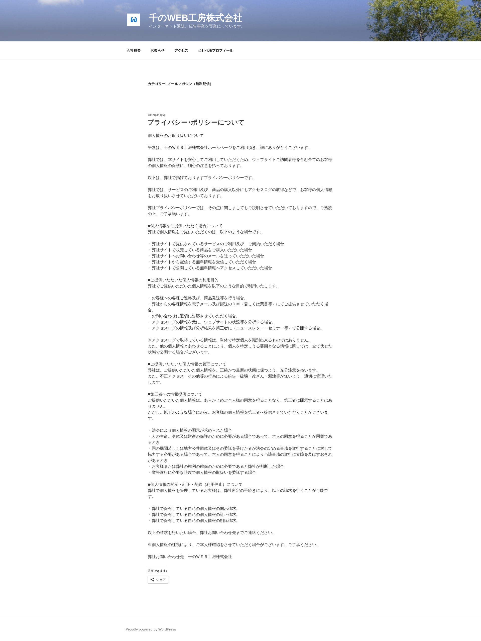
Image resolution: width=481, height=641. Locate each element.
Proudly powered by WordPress (151, 629)
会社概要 (134, 50)
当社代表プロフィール (215, 50)
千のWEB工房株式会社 (195, 18)
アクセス (181, 50)
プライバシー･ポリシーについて (196, 122)
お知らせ (158, 50)
